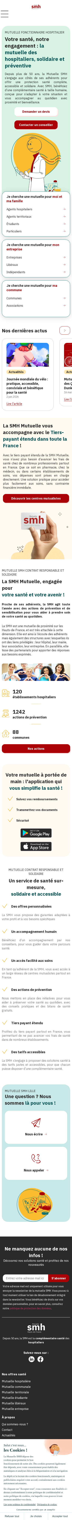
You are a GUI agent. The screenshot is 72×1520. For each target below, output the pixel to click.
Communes (14, 298)
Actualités (8, 1435)
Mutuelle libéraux (14, 1403)
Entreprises (14, 257)
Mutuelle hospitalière (16, 1381)
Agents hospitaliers (19, 209)
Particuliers (14, 231)
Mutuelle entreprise (15, 1409)
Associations (14, 305)
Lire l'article (14, 404)
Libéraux (12, 265)
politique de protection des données (30, 1308)
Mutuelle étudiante (15, 1398)
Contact (7, 1430)
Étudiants (12, 224)
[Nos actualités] (64, 330)
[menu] (4, 14)
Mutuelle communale (16, 1387)
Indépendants (15, 272)
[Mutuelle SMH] (36, 6)
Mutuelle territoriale (15, 1392)
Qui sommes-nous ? (15, 1424)
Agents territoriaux (18, 216)
